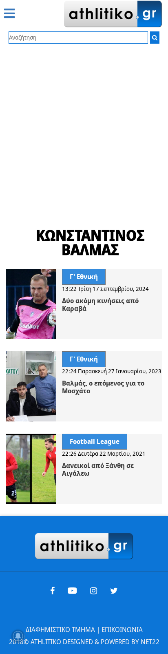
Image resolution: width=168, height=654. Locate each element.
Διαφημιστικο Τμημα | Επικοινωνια (84, 629)
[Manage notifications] (17, 636)
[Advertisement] (84, 132)
